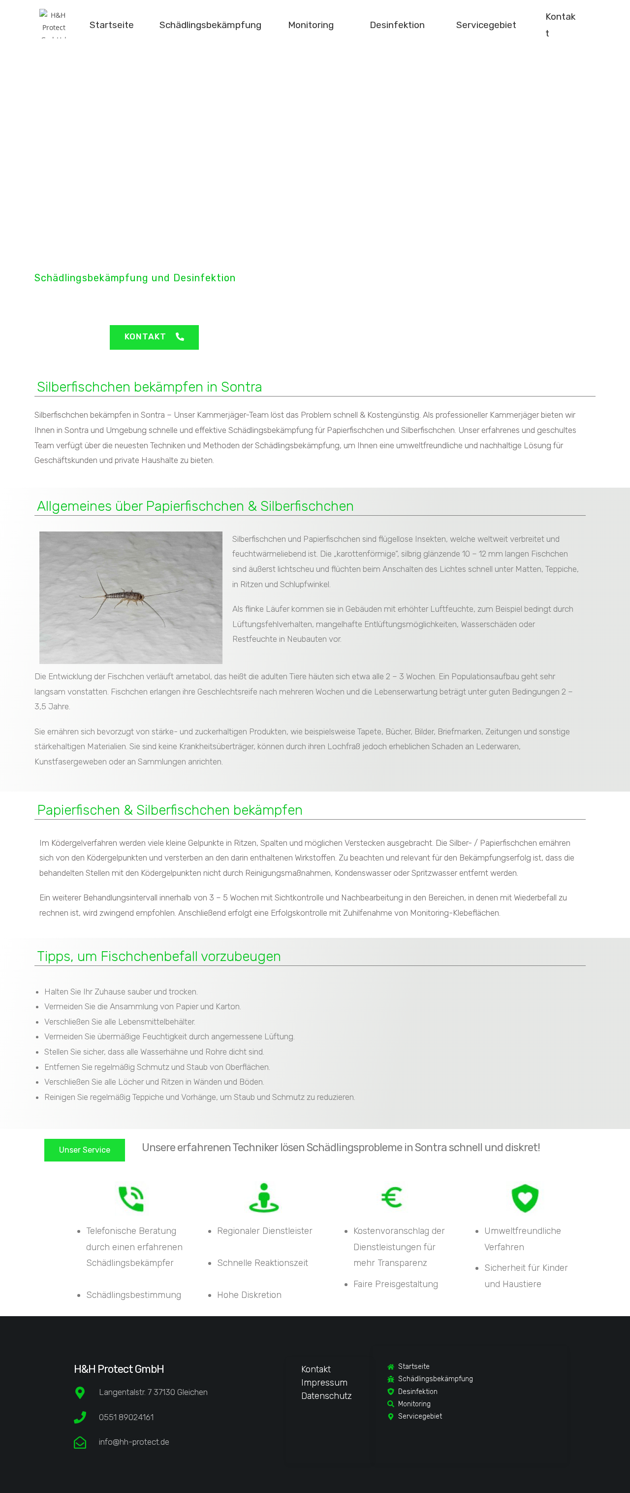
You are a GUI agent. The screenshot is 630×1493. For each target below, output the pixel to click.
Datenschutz (326, 1396)
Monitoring (311, 25)
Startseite (112, 25)
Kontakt (316, 1369)
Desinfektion (397, 25)
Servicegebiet (486, 25)
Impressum (324, 1382)
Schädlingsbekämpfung (210, 25)
